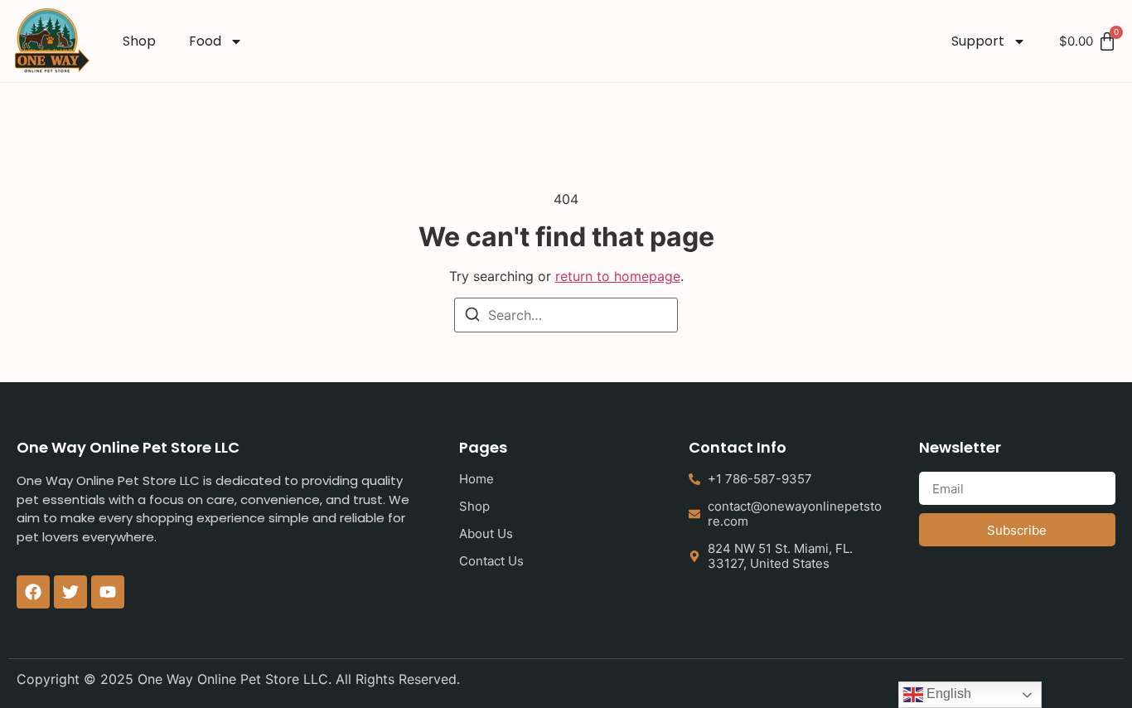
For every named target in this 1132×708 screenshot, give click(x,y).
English (947, 693)
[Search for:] (566, 315)
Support (977, 41)
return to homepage (617, 276)
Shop (139, 41)
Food (205, 41)
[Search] (472, 316)
